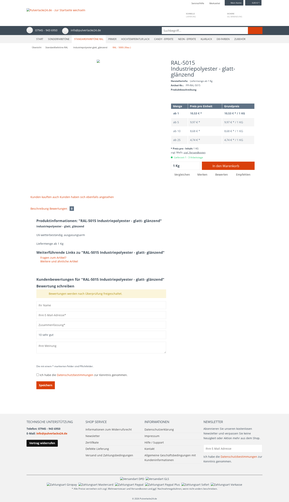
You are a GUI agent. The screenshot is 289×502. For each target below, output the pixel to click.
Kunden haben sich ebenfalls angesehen (87, 197)
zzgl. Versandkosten (194, 152)
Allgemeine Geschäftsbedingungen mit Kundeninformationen (170, 457)
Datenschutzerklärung (159, 429)
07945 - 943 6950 (46, 30)
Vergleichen (182, 174)
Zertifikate (92, 442)
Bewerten (221, 174)
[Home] (30, 39)
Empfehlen (242, 174)
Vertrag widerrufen (42, 443)
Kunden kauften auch (44, 197)
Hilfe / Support (154, 442)
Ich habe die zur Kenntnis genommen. (84, 375)
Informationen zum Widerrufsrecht (109, 429)
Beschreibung (39, 208)
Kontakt (149, 449)
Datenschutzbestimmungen (75, 375)
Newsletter (93, 436)
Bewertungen (61, 208)
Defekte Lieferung (97, 449)
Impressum (151, 436)
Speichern (45, 385)
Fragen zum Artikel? (53, 257)
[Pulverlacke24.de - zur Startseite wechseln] (56, 13)
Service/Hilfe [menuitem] (198, 3)
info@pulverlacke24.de (51, 433)
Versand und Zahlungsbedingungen (109, 455)
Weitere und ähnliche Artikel (59, 261)
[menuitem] (212, 30)
